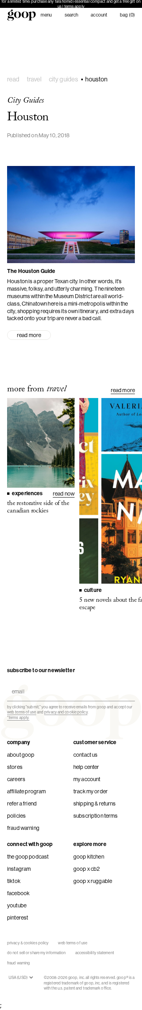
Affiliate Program (26, 791)
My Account (86, 779)
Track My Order (90, 791)
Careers (16, 779)
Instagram (19, 869)
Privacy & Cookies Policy (28, 943)
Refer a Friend (22, 803)
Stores (14, 767)
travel (34, 79)
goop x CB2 (86, 869)
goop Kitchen (88, 856)
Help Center (86, 767)
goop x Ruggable (92, 881)
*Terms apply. (18, 717)
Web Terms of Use (72, 943)
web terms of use (21, 712)
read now (64, 493)
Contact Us (85, 755)
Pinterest (17, 917)
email (16, 685)
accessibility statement (94, 953)
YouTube (16, 905)
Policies (16, 816)
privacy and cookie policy (66, 712)
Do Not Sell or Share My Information (36, 953)
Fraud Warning (23, 828)
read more (29, 335)
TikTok (14, 881)
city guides (63, 79)
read (13, 79)
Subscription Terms (95, 816)
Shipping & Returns (94, 803)
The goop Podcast (28, 856)
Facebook (18, 893)
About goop (20, 755)
